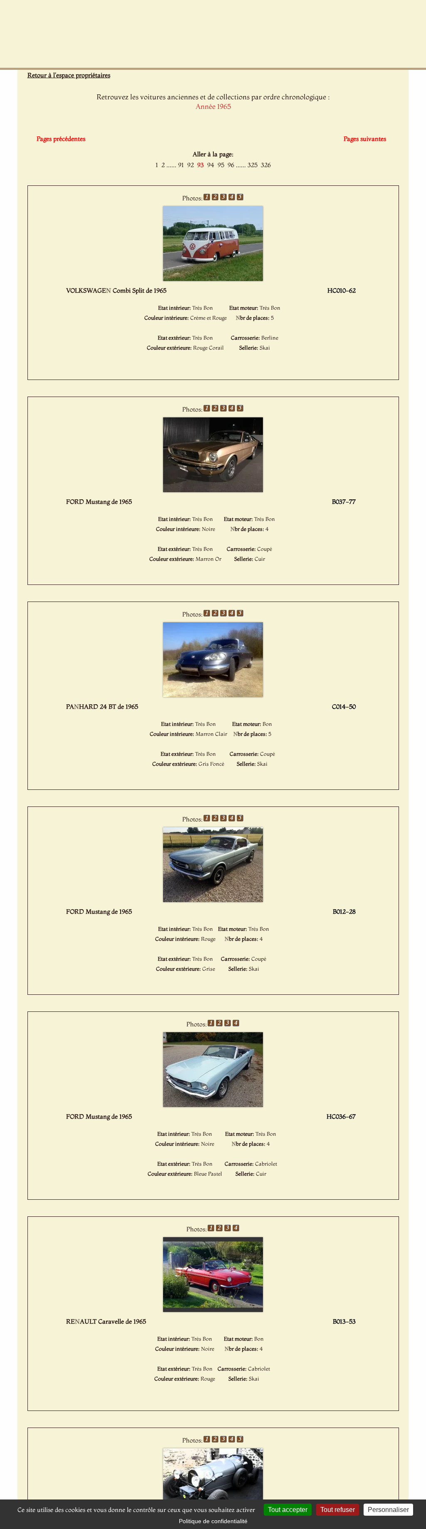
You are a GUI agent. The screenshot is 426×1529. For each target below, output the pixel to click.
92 (191, 165)
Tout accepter (287, 1509)
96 (231, 165)
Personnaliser (388, 1509)
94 (211, 165)
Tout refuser (337, 1509)
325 (252, 165)
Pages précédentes (61, 139)
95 (221, 165)
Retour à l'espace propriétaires (68, 75)
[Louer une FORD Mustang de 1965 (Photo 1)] (213, 490)
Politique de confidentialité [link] (213, 1521)
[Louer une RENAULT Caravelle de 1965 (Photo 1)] (213, 1309)
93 (201, 165)
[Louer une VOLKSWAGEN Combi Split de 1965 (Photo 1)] (213, 278)
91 (181, 165)
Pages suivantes (365, 139)
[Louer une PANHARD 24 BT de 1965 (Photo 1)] (213, 695)
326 (265, 165)
